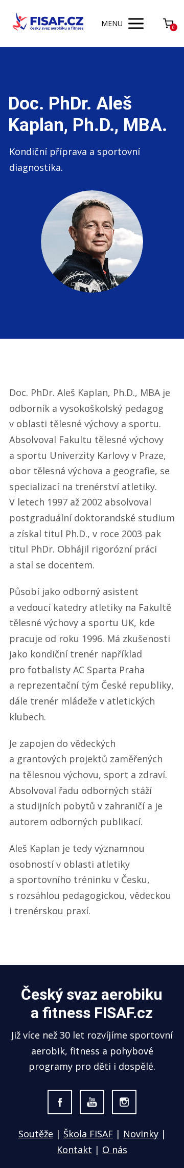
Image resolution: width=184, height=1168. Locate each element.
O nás (114, 1149)
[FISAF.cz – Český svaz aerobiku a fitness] (48, 23)
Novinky (140, 1134)
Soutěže (35, 1134)
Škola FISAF (88, 1134)
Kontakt (74, 1149)
